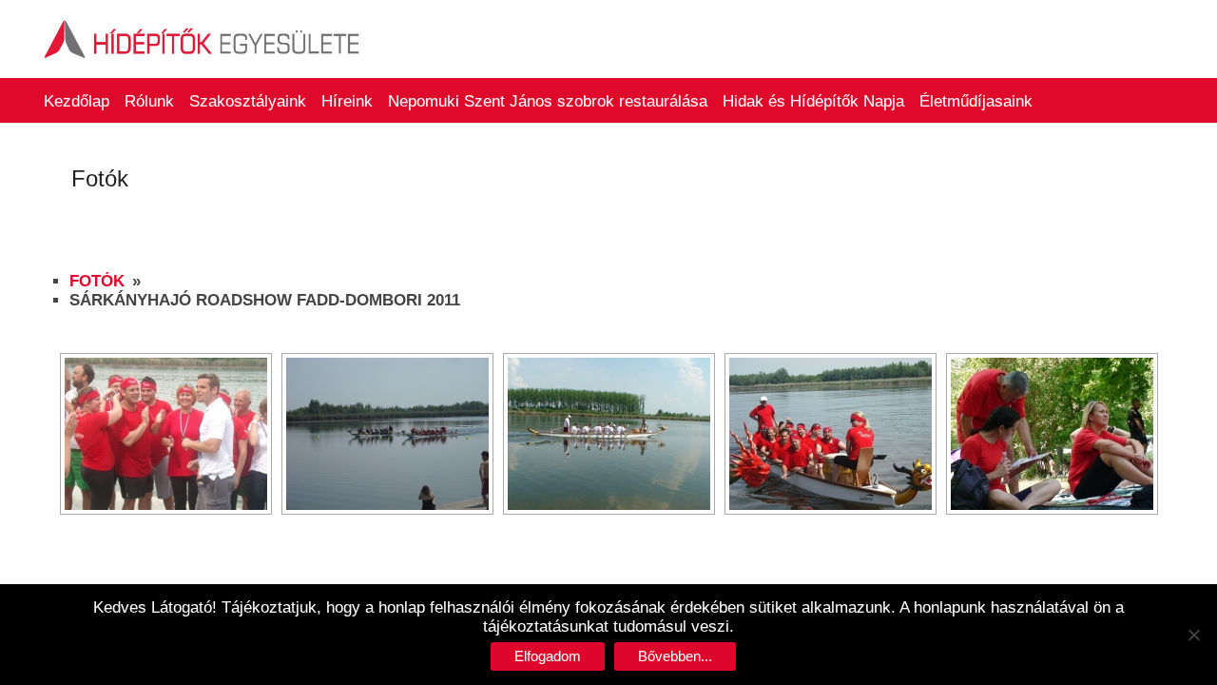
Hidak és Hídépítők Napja (813, 101)
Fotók (97, 281)
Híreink (347, 101)
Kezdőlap (76, 101)
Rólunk (149, 101)
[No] (1193, 634)
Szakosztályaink (247, 101)
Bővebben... (675, 656)
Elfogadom (547, 656)
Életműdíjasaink (976, 101)
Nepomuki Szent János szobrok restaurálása (547, 101)
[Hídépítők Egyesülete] (202, 23)
